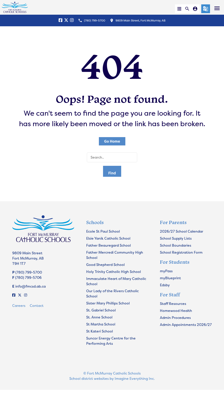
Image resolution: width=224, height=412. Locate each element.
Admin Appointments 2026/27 (186, 324)
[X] (66, 20)
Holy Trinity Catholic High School (113, 271)
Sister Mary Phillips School (108, 303)
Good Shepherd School (105, 264)
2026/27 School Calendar (181, 231)
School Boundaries (175, 245)
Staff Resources (173, 303)
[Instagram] (72, 20)
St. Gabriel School (101, 310)
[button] (179, 8)
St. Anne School (99, 317)
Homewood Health (176, 310)
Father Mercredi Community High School (114, 255)
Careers (18, 305)
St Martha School (100, 324)
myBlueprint (170, 278)
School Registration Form (181, 252)
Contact (37, 305)
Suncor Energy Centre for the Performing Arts (111, 341)
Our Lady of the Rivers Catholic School (112, 293)
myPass (166, 271)
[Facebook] (60, 20)
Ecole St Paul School (103, 231)
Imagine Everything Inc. (135, 378)
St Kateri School (99, 331)
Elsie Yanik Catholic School (108, 238)
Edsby (165, 285)
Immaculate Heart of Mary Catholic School (116, 281)
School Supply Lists (176, 238)
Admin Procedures (175, 317)
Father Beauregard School (108, 245)
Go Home (112, 141)
